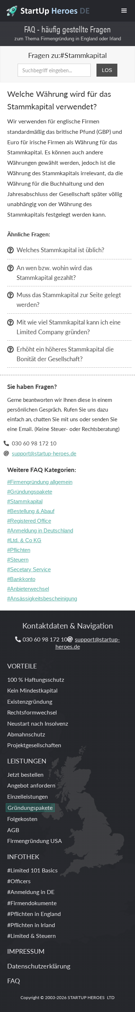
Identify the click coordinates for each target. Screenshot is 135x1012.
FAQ (13, 980)
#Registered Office (29, 521)
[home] (47, 9)
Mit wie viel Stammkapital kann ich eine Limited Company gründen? (69, 327)
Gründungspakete (30, 807)
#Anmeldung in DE (30, 892)
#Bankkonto (21, 579)
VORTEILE (22, 665)
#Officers (19, 881)
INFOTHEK (23, 856)
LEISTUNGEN (26, 760)
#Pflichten (18, 550)
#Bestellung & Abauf (30, 511)
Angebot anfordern (31, 785)
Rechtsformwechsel (32, 712)
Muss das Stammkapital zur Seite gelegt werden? (69, 299)
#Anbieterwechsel (28, 589)
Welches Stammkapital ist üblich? (60, 249)
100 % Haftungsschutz (35, 679)
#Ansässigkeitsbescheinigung (42, 598)
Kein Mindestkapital (32, 690)
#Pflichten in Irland (31, 925)
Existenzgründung (29, 701)
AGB (13, 830)
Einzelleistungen (27, 796)
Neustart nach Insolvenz (37, 723)
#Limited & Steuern (31, 935)
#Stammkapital (24, 501)
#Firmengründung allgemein (39, 482)
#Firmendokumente (32, 903)
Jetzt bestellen (25, 774)
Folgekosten (22, 818)
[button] (124, 11)
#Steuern (17, 560)
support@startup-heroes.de (44, 453)
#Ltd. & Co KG (24, 540)
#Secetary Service (29, 569)
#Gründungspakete (29, 492)
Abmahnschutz (26, 734)
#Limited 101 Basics (32, 870)
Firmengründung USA (34, 840)
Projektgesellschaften (34, 745)
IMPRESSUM (26, 951)
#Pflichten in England (34, 913)
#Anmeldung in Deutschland (40, 530)
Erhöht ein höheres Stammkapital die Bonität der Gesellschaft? (65, 354)
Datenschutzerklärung (38, 965)
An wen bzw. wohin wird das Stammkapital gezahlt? (54, 272)
